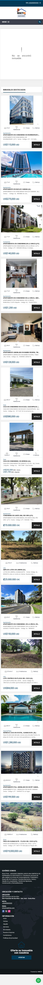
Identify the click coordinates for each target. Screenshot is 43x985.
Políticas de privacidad (10, 938)
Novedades (6, 929)
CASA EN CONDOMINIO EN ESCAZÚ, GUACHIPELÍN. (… (21, 407)
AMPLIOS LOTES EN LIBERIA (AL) (14, 570)
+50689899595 (33, 3)
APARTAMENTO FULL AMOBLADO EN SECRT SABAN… (21, 787)
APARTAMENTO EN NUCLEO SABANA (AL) (17, 189)
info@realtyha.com (8, 908)
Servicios (6, 927)
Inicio (5, 918)
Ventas (5, 921)
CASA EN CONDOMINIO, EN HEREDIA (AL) (17, 461)
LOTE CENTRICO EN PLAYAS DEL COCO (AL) (18, 678)
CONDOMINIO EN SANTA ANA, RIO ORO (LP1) (18, 515)
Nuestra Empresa (8, 932)
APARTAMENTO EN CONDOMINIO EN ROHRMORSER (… (21, 135)
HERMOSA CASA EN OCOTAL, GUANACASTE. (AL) (19, 732)
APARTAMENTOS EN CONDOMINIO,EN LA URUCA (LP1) (21, 243)
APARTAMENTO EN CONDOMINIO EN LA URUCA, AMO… (21, 298)
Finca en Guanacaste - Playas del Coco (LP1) (20, 841)
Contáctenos (7, 935)
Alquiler (5, 924)
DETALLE (37, 145)
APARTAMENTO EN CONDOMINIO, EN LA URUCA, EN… (21, 624)
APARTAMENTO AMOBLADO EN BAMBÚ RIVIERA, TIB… (21, 352)
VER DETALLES (21, 110)
